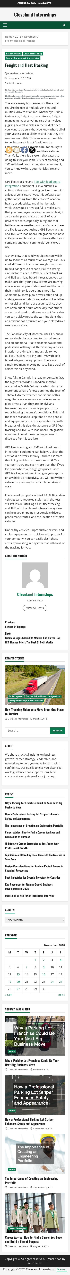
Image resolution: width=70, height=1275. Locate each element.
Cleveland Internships (35, 14)
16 (43, 974)
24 (52, 982)
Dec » (61, 995)
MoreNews (55, 1259)
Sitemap (62, 1269)
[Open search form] (64, 25)
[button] (5, 25)
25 (60, 982)
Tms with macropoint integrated (22, 57)
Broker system (13, 53)
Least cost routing (33, 53)
